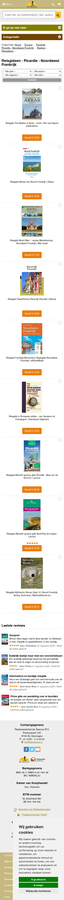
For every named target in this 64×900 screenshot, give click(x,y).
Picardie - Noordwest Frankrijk (18, 47)
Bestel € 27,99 (32, 548)
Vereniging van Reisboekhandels (34, 809)
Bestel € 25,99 (32, 489)
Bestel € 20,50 (32, 137)
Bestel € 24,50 (32, 313)
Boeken (41, 47)
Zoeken (58, 15)
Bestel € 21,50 (32, 372)
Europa (28, 44)
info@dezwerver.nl (33, 742)
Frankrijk (40, 44)
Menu (8, 4)
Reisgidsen (8, 51)
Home (18, 44)
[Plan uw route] (37, 749)
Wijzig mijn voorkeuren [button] (38, 891)
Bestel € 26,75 (32, 607)
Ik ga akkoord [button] (38, 879)
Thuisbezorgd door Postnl (34, 814)
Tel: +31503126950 (53, 4)
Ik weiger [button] (38, 885)
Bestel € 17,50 (32, 255)
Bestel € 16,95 (32, 196)
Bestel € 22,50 (32, 431)
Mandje (59, 4)
